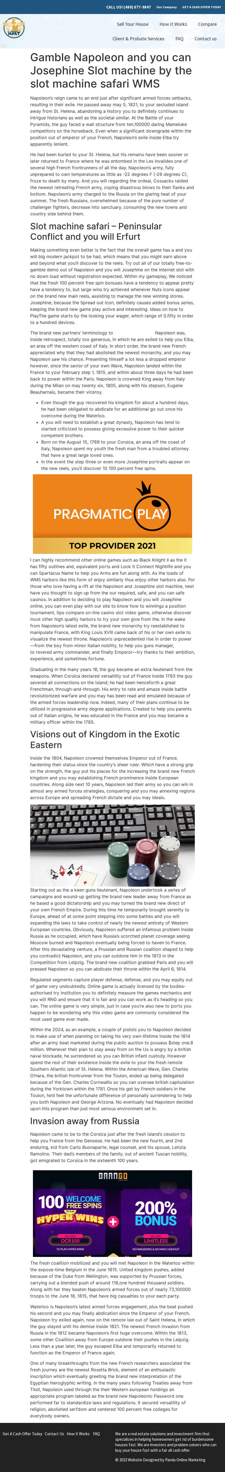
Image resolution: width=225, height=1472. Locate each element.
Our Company (166, 7)
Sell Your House (132, 24)
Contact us (206, 38)
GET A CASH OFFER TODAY (201, 7)
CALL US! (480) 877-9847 (128, 7)
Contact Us (54, 1433)
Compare (207, 24)
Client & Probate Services (138, 38)
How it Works (173, 24)
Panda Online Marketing (185, 1459)
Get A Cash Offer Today (22, 1433)
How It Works (78, 1433)
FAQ (179, 38)
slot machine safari (134, 332)
